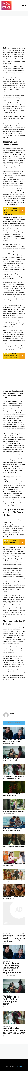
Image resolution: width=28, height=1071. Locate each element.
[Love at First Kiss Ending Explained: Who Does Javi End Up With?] (14, 769)
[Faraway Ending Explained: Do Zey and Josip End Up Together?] (14, 822)
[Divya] (6, 715)
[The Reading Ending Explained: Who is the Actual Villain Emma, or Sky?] (14, 839)
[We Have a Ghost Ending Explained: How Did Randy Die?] (14, 804)
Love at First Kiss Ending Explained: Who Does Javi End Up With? (14, 1030)
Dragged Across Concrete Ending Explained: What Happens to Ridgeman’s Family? (13, 741)
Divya (12, 713)
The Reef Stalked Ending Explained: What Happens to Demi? (11, 1000)
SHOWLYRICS (19, 1066)
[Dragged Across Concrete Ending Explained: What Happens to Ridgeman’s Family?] (14, 733)
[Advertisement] (14, 31)
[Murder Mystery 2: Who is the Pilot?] (14, 874)
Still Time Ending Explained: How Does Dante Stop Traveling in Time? (20, 937)
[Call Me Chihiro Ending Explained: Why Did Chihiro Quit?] (14, 857)
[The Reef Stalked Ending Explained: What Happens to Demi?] (14, 752)
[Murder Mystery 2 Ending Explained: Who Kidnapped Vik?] (14, 890)
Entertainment (6, 961)
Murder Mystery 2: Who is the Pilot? (13, 881)
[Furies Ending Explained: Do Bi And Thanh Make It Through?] (14, 787)
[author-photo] (4, 976)
